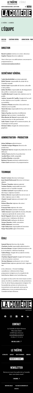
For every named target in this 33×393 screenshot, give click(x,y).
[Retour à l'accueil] (16, 305)
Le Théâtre (12, 2)
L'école (22, 2)
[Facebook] (5, 316)
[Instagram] (11, 316)
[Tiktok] (16, 316)
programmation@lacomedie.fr (10, 64)
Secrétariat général (14, 39)
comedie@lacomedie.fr (16, 335)
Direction (3, 39)
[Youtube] (22, 316)
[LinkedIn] (28, 316)
